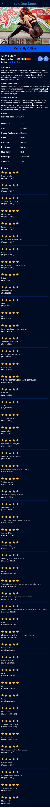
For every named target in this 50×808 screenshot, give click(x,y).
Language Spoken (9, 59)
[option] (4, 41)
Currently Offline (25, 48)
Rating (4, 62)
